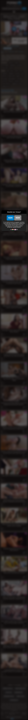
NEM (18, 218)
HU (11, 229)
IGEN (10, 218)
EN (17, 229)
